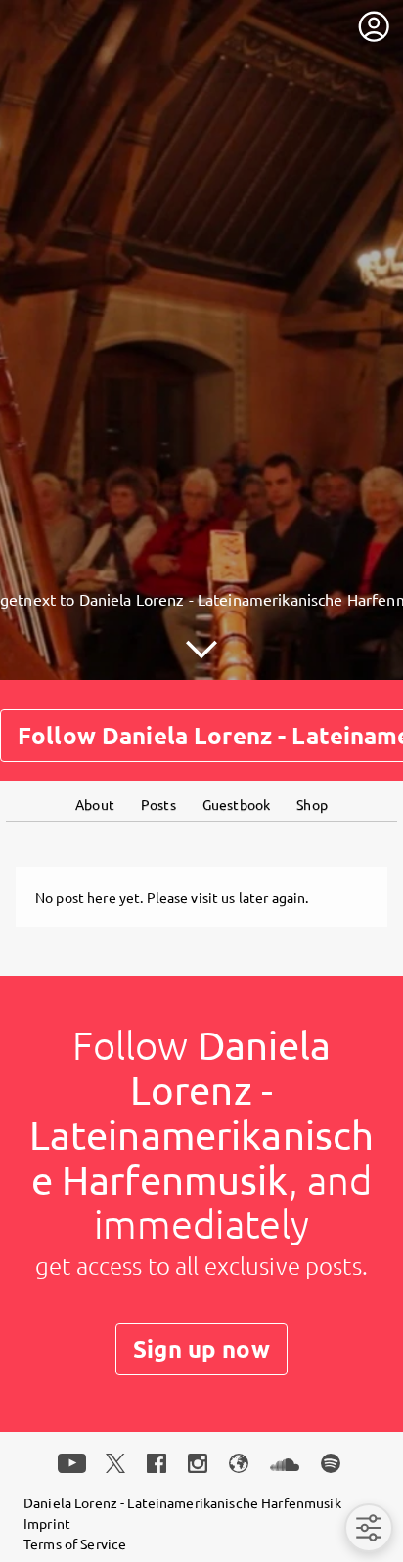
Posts (158, 804)
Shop (312, 804)
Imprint (46, 1523)
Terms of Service (74, 1543)
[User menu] (373, 26)
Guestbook (236, 804)
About (94, 804)
